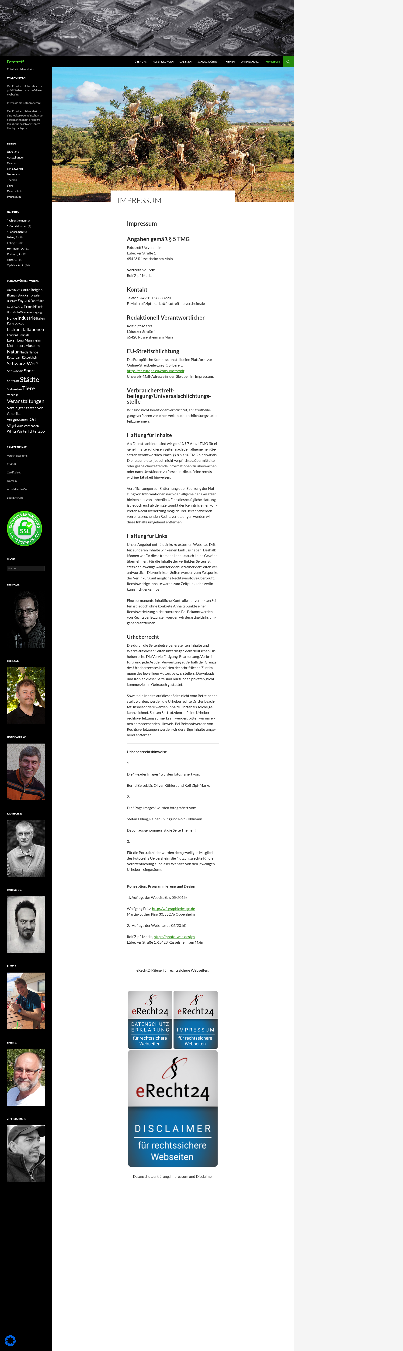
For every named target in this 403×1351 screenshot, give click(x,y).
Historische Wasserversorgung (24, 312)
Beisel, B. (12, 237)
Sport (29, 370)
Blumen (12, 295)
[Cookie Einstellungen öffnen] (10, 1345)
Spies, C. (12, 259)
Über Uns (141, 61)
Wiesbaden (31, 426)
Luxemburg (15, 340)
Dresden (35, 295)
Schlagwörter (208, 61)
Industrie (26, 318)
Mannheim (33, 340)
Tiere (28, 388)
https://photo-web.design (174, 936)
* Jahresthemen (16, 220)
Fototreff (15, 61)
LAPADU (19, 323)
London (12, 335)
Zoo (41, 431)
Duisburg (12, 300)
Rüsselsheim (30, 357)
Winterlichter (27, 431)
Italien (40, 318)
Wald (20, 426)
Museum (32, 345)
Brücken (23, 295)
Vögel (11, 425)
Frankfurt (33, 306)
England (24, 300)
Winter (11, 431)
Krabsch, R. (14, 254)
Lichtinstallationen (25, 329)
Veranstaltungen (25, 401)
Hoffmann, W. (15, 248)
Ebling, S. (12, 243)
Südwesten (14, 389)
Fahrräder (37, 301)
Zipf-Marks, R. (15, 265)
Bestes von (13, 174)
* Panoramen (15, 231)
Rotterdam (14, 357)
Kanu (10, 323)
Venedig (12, 395)
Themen (229, 61)
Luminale (23, 335)
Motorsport (16, 345)
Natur (13, 351)
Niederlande (28, 352)
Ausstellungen (163, 61)
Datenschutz (250, 61)
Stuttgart (13, 381)
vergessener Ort (21, 419)
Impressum (272, 61)
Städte (29, 379)
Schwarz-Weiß (22, 363)
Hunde (12, 318)
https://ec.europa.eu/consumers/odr (155, 370)
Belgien (36, 290)
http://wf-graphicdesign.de (173, 908)
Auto (26, 290)
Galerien (185, 61)
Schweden (15, 371)
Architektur (14, 290)
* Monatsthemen (17, 226)
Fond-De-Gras (15, 307)
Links (10, 185)
